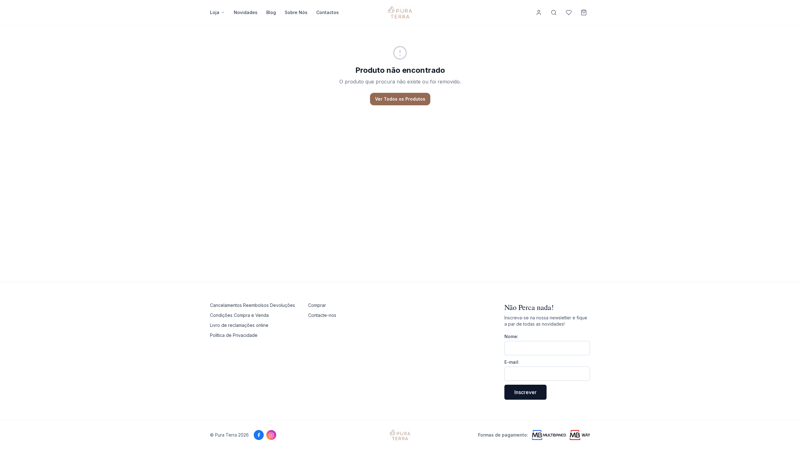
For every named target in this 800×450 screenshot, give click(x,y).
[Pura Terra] (400, 435)
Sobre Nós (296, 12)
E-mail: (511, 362)
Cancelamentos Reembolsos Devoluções (252, 305)
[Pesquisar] (554, 12)
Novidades (246, 12)
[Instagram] (271, 435)
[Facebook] (259, 435)
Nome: (511, 336)
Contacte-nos (322, 315)
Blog (271, 12)
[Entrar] (538, 12)
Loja (214, 12)
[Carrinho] (584, 12)
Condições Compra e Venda (239, 315)
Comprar (317, 305)
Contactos (327, 12)
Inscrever (525, 392)
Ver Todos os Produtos (400, 99)
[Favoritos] (568, 12)
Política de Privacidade (234, 335)
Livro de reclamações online (239, 325)
